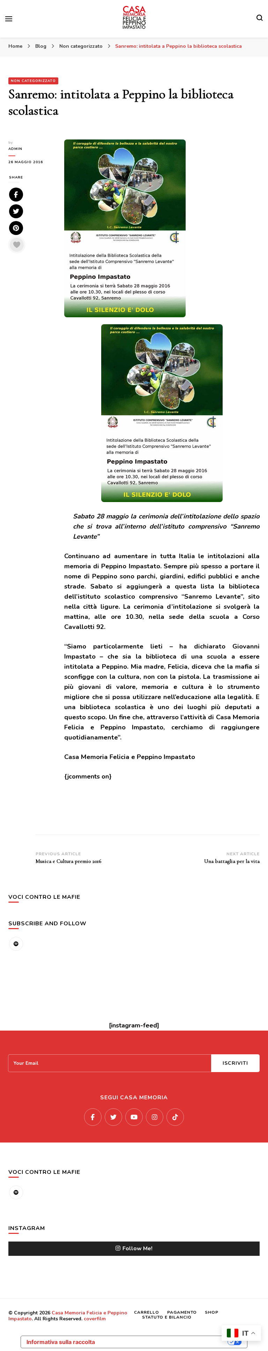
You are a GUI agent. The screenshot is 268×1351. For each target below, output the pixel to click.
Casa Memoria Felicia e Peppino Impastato (67, 1316)
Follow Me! (137, 1248)
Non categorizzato (33, 80)
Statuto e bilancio (167, 1317)
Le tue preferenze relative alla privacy (164, 1341)
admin (15, 148)
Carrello (146, 1312)
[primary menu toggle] (8, 18)
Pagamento (182, 1312)
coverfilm (95, 1318)
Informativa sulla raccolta (61, 1341)
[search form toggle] (259, 19)
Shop (211, 1312)
